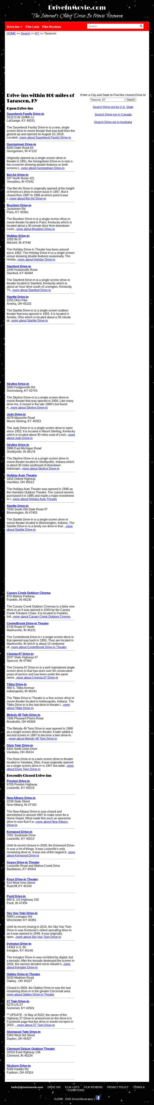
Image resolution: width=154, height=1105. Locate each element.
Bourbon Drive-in (19, 205)
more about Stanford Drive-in (32, 290)
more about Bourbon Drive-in (35, 229)
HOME (11, 33)
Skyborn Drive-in (19, 1065)
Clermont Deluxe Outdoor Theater (31, 1048)
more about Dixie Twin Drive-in (40, 767)
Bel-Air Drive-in (17, 174)
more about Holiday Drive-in (36, 259)
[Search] (141, 26)
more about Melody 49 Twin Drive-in (33, 738)
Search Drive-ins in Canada (113, 114)
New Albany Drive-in (21, 798)
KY (37, 33)
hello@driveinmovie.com (27, 1087)
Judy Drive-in (16, 414)
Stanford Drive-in (19, 266)
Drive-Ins (13, 26)
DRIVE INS (54, 1087)
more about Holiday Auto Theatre (35, 499)
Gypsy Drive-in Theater (23, 862)
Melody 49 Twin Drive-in (23, 715)
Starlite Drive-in (18, 296)
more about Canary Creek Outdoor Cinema (41, 616)
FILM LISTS (72, 1087)
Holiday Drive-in (18, 235)
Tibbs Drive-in (17, 684)
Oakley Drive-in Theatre (23, 974)
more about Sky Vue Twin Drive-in (38, 937)
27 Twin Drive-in (18, 1001)
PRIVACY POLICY (117, 1087)
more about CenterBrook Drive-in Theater (38, 647)
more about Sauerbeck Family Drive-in (45, 137)
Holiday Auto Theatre (22, 475)
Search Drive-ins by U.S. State (113, 107)
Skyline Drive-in (18, 383)
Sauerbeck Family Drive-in (25, 113)
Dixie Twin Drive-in (20, 745)
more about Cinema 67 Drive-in (37, 677)
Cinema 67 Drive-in (20, 654)
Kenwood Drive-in (19, 831)
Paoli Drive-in (16, 896)
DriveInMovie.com (77, 7)
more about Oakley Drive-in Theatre (30, 994)
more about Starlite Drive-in (29, 320)
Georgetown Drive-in (21, 144)
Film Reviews (51, 26)
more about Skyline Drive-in (29, 407)
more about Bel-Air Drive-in (28, 198)
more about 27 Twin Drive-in (36, 1025)
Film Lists (32, 26)
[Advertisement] (40, 63)
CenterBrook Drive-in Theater (28, 623)
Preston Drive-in (18, 781)
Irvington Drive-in (19, 943)
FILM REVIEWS (93, 1087)
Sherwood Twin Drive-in (24, 1031)
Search (25, 33)
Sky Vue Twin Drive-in (22, 913)
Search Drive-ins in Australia (113, 122)
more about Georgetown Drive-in (43, 168)
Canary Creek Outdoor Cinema (29, 592)
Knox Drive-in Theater (22, 879)
